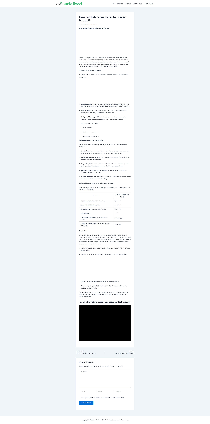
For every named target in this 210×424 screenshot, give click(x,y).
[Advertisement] (105, 43)
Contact (128, 3)
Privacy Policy (137, 3)
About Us (120, 3)
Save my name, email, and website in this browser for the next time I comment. (102, 397)
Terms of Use (149, 3)
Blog (113, 3)
